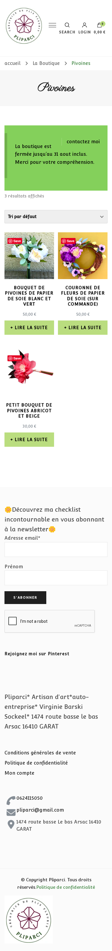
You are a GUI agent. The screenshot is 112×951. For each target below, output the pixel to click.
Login (84, 32)
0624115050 (29, 798)
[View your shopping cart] (99, 26)
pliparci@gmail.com (40, 810)
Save (17, 241)
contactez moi (83, 141)
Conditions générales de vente (40, 753)
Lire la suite (31, 327)
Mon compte (19, 773)
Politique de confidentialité (36, 763)
